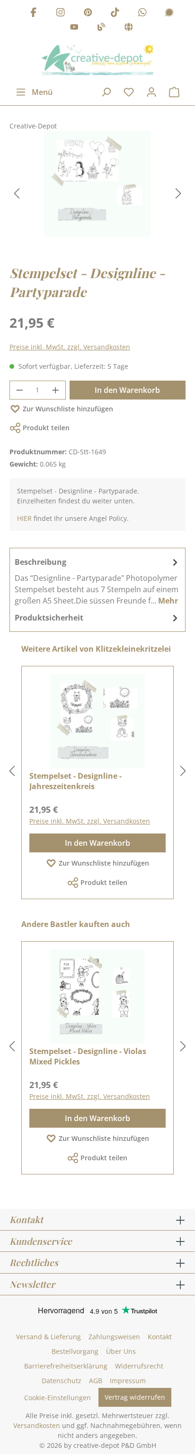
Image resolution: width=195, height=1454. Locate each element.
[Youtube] (74, 28)
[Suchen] (106, 92)
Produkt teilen (46, 427)
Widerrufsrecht (139, 1365)
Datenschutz (61, 1380)
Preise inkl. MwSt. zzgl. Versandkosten (69, 346)
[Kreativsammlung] (128, 28)
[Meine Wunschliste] (128, 92)
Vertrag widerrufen (135, 1397)
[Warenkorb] (174, 92)
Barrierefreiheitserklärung (65, 1365)
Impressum (128, 1380)
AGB (95, 1380)
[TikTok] (115, 13)
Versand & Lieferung (48, 1336)
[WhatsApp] (142, 13)
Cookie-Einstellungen (57, 1397)
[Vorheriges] (16, 193)
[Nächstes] (178, 193)
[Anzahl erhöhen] (56, 390)
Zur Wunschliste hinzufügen (68, 408)
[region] (97, 193)
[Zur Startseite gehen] (97, 60)
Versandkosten (36, 1425)
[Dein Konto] (151, 92)
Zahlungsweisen (114, 1336)
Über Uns (121, 1351)
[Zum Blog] (101, 28)
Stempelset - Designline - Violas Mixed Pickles (87, 1056)
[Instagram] (60, 13)
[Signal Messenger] (169, 13)
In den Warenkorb (127, 390)
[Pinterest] (88, 13)
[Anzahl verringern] (19, 390)
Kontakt (160, 1336)
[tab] (97, 581)
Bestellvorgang (75, 1351)
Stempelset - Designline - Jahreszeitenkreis (75, 781)
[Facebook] (33, 13)
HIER (24, 518)
